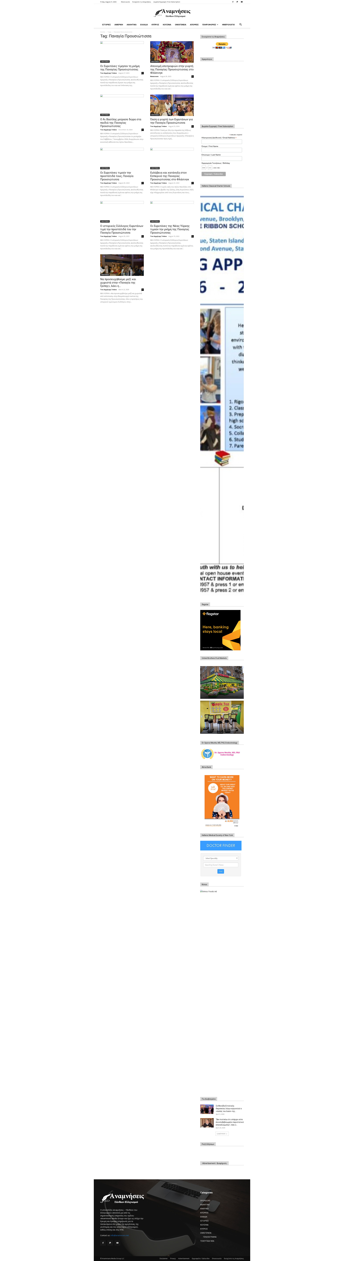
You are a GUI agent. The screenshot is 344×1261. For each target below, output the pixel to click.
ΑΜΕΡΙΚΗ (118, 24)
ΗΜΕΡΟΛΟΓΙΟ (228, 24)
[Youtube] (242, 2)
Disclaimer (164, 1258)
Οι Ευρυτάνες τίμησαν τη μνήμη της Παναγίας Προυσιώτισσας (120, 67)
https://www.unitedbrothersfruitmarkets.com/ (222, 697)
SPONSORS (205, 1200)
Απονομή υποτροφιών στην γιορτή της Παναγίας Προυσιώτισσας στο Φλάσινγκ (172, 69)
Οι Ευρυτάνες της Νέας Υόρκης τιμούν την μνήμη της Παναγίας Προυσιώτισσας (170, 229)
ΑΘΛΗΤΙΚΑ (132, 24)
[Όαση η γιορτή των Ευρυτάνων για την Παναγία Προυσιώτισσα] (172, 105)
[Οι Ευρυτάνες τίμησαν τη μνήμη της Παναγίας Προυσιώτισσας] (122, 52)
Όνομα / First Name (210, 146)
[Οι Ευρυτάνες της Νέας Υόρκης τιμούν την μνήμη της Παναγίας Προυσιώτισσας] (172, 212)
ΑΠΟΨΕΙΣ (194, 24)
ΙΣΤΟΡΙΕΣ (106, 24)
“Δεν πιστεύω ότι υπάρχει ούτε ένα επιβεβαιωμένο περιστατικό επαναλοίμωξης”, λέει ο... (230, 1122)
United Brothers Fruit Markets (214, 658)
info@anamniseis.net (120, 1235)
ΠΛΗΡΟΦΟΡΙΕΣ (209, 24)
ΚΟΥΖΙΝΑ (167, 24)
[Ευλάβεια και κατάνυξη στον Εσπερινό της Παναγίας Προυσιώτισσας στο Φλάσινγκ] (172, 158)
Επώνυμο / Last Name (211, 155)
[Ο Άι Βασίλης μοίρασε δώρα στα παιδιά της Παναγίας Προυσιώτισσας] (122, 105)
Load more (221, 1133)
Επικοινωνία (125, 2)
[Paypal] (237, 2)
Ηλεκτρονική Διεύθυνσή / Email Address (219, 137)
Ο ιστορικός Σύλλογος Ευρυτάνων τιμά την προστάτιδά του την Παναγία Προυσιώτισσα (121, 229)
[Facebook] (233, 2)
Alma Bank (206, 767)
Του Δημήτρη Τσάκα (108, 73)
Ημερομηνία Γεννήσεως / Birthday (216, 163)
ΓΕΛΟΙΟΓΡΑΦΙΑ (209, 1237)
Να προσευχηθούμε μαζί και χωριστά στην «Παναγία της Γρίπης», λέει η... (118, 283)
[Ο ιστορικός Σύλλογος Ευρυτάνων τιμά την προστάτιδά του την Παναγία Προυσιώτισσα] (122, 212)
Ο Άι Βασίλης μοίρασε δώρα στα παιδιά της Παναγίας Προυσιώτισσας (120, 123)
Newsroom (154, 76)
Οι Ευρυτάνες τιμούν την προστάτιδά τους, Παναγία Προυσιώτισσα (116, 176)
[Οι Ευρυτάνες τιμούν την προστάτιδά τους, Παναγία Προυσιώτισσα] (122, 158)
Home (102, 32)
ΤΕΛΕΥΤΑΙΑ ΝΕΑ (207, 1241)
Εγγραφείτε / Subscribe (200, 1258)
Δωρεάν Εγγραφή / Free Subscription (166, 2)
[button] (240, 25)
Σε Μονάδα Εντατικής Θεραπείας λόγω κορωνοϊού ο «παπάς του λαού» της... (229, 1108)
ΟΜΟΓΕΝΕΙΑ (180, 24)
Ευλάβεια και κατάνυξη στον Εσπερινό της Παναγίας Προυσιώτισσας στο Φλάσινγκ (169, 176)
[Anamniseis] (172, 13)
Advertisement (183, 1258)
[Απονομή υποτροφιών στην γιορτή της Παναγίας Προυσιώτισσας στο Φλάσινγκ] (172, 52)
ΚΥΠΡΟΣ (155, 24)
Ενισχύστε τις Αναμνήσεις (141, 2)
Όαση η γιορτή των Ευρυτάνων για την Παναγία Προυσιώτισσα (171, 121)
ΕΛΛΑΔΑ (144, 24)
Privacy (173, 1258)
